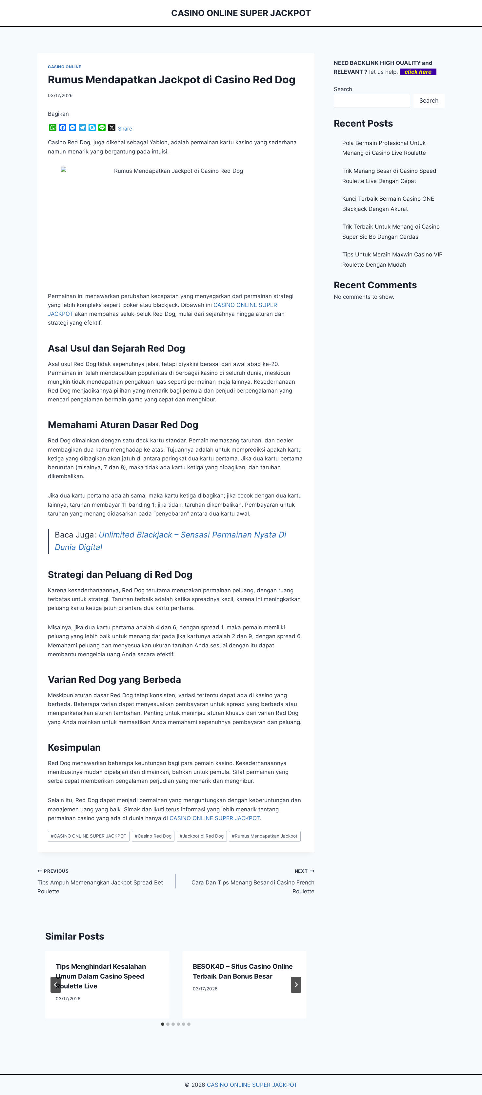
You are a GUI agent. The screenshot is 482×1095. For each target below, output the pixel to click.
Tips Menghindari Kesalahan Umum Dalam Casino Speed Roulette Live (101, 976)
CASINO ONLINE (64, 66)
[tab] (162, 1024)
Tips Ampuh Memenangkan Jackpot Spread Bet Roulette (100, 881)
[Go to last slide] (55, 985)
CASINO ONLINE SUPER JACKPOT (215, 818)
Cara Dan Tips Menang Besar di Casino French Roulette (252, 881)
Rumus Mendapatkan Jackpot (264, 836)
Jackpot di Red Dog (202, 836)
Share (125, 128)
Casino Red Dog (153, 836)
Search (343, 89)
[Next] (296, 985)
